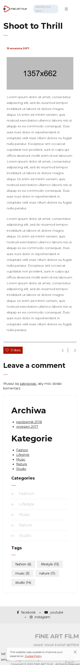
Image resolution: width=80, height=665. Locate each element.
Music (20, 459)
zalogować (28, 384)
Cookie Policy (33, 656)
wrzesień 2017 (27, 427)
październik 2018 (29, 422)
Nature (21, 464)
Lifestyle (22, 455)
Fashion (22, 450)
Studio (21, 469)
